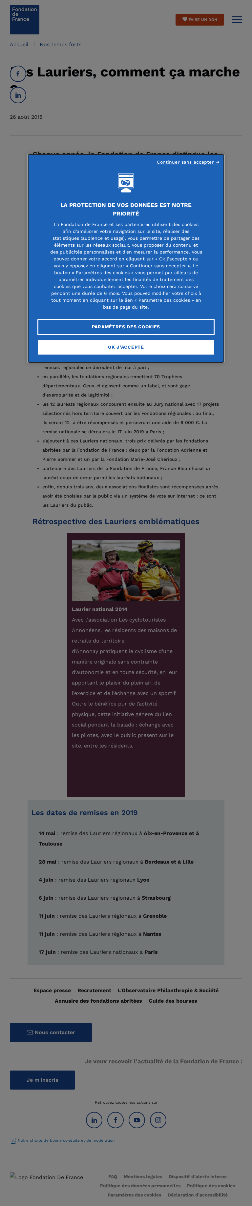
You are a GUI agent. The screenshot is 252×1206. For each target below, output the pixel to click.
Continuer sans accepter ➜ (188, 162)
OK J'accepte (126, 347)
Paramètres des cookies (126, 327)
